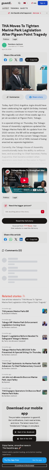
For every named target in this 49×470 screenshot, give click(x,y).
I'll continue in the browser (24, 465)
